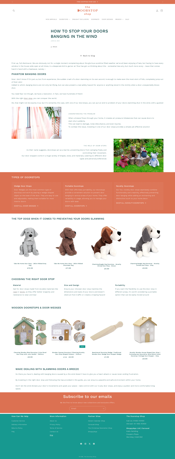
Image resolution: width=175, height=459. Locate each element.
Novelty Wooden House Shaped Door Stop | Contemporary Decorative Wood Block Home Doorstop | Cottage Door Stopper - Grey (145, 354)
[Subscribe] (103, 408)
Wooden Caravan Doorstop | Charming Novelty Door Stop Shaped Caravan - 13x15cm (68, 353)
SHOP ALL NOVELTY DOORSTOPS (130, 203)
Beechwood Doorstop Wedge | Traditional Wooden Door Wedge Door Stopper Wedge (106, 353)
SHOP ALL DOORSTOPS (75, 206)
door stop (28, 98)
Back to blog (89, 56)
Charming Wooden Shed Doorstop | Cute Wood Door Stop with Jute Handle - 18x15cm (30, 353)
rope (15, 292)
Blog (51, 435)
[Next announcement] (163, 2)
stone (22, 292)
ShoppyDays (92, 431)
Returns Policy (17, 428)
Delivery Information (19, 424)
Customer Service (18, 421)
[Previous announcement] (12, 2)
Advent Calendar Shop (96, 421)
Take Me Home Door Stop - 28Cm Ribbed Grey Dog (30, 264)
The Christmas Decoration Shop (100, 428)
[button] (14, 10)
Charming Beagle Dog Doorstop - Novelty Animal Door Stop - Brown (106, 265)
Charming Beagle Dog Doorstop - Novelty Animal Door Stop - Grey (144, 264)
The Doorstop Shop (90, 456)
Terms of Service (56, 428)
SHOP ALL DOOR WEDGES (25, 206)
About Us (53, 421)
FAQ (13, 431)
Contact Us (54, 431)
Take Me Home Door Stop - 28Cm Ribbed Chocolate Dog (68, 264)
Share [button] (55, 47)
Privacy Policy (55, 424)
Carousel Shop (93, 424)
